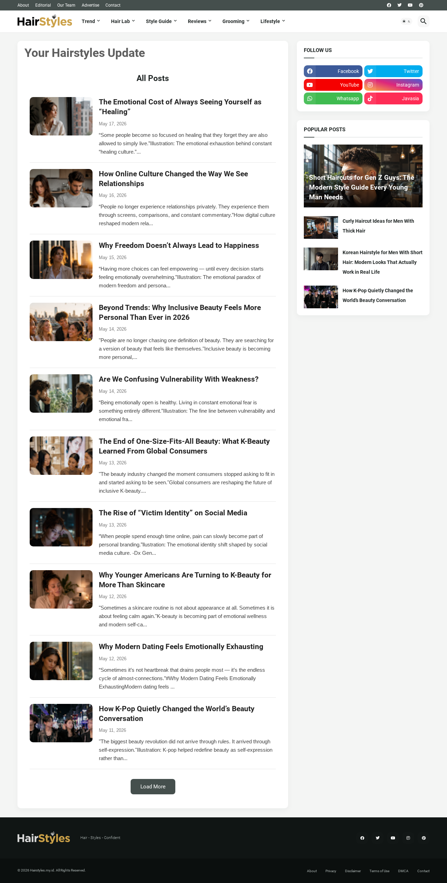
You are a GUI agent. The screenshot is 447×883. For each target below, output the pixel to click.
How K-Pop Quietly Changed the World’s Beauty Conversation (378, 295)
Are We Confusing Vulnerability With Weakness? (178, 379)
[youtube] (410, 5)
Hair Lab (120, 21)
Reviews (197, 21)
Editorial (43, 5)
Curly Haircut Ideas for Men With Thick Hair (378, 226)
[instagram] (408, 838)
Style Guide (159, 21)
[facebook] (389, 5)
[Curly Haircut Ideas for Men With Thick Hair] (321, 227)
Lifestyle (270, 21)
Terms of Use (379, 871)
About (23, 5)
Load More (153, 786)
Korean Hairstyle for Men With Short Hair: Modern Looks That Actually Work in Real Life (383, 262)
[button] (406, 21)
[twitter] (399, 5)
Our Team (66, 5)
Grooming (233, 21)
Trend (88, 21)
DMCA (403, 871)
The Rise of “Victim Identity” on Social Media (173, 513)
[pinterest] (421, 5)
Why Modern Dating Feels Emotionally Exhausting (181, 646)
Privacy (330, 871)
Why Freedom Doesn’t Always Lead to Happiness (179, 245)
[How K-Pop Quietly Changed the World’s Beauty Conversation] (321, 297)
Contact (112, 5)
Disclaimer (353, 871)
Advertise (90, 5)
